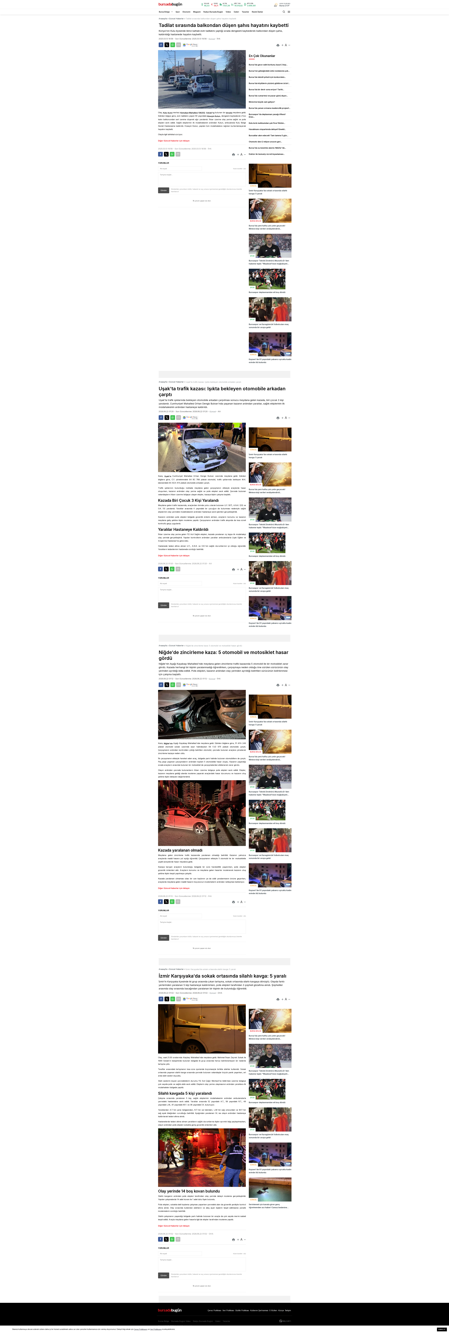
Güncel (212, 39)
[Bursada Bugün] (170, 4)
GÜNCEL (253, 186)
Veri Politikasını (156, 1329)
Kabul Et (441, 1329)
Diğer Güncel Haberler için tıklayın (174, 141)
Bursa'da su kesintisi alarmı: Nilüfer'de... (267, 148)
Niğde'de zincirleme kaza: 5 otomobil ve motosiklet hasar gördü (214, 646)
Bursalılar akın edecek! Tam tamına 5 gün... (268, 135)
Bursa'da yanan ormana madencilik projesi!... (269, 108)
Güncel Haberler (176, 18)
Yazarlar (245, 12)
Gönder (164, 190)
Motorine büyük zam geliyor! (262, 102)
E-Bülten (273, 1310)
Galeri (236, 12)
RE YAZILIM (285, 1321)
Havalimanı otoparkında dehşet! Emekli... (267, 129)
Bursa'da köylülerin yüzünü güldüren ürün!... (269, 83)
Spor (178, 12)
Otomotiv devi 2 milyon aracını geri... (265, 142)
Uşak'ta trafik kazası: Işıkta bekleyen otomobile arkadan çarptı (213, 382)
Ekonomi (186, 12)
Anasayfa (163, 18)
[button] (172, 12)
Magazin (197, 12)
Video (228, 12)
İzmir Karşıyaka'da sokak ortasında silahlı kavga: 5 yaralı (211, 969)
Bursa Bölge (164, 12)
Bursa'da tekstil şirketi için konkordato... (267, 77)
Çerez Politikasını (140, 1329)
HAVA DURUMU (284, 3)
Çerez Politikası (214, 1310)
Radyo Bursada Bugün (213, 12)
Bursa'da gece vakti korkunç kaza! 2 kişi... (268, 65)
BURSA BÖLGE (255, 221)
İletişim (288, 1310)
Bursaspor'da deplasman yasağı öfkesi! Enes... (267, 115)
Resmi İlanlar (257, 12)
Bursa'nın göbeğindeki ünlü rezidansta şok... (269, 71)
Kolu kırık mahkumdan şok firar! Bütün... (267, 123)
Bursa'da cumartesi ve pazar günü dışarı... (268, 96)
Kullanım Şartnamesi (259, 1310)
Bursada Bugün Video (181, 1321)
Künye (281, 1310)
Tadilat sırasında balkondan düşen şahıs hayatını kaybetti (211, 18)
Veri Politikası (228, 1310)
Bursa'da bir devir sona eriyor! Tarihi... (266, 89)
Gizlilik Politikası (242, 1310)
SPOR (252, 256)
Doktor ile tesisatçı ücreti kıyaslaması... (267, 154)
